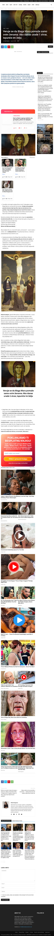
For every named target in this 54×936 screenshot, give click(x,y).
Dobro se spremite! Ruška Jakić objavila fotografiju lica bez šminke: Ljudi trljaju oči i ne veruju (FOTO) (18, 853)
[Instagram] (12, 814)
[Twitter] (5, 46)
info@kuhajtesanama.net (26, 926)
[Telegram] (14, 814)
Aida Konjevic (7, 40)
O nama (35, 0)
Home (21, 0)
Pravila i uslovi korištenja (43, 0)
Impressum (51, 0)
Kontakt (31, 0)
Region (24, 4)
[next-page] (4, 862)
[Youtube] (22, 814)
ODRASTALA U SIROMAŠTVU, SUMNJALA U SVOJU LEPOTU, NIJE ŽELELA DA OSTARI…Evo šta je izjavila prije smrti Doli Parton (29, 836)
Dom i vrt (15, 4)
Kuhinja (20, 4)
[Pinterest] (8, 46)
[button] (51, 4)
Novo (7, 4)
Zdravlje (37, 4)
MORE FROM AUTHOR (17, 820)
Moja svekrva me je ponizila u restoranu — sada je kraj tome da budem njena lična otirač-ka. (27, 792)
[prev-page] (2, 862)
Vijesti (11, 4)
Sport (33, 4)
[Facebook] (2, 46)
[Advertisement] (18, 62)
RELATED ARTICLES (6, 820)
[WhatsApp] (12, 46)
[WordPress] (19, 814)
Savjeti (29, 4)
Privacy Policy (26, 0)
